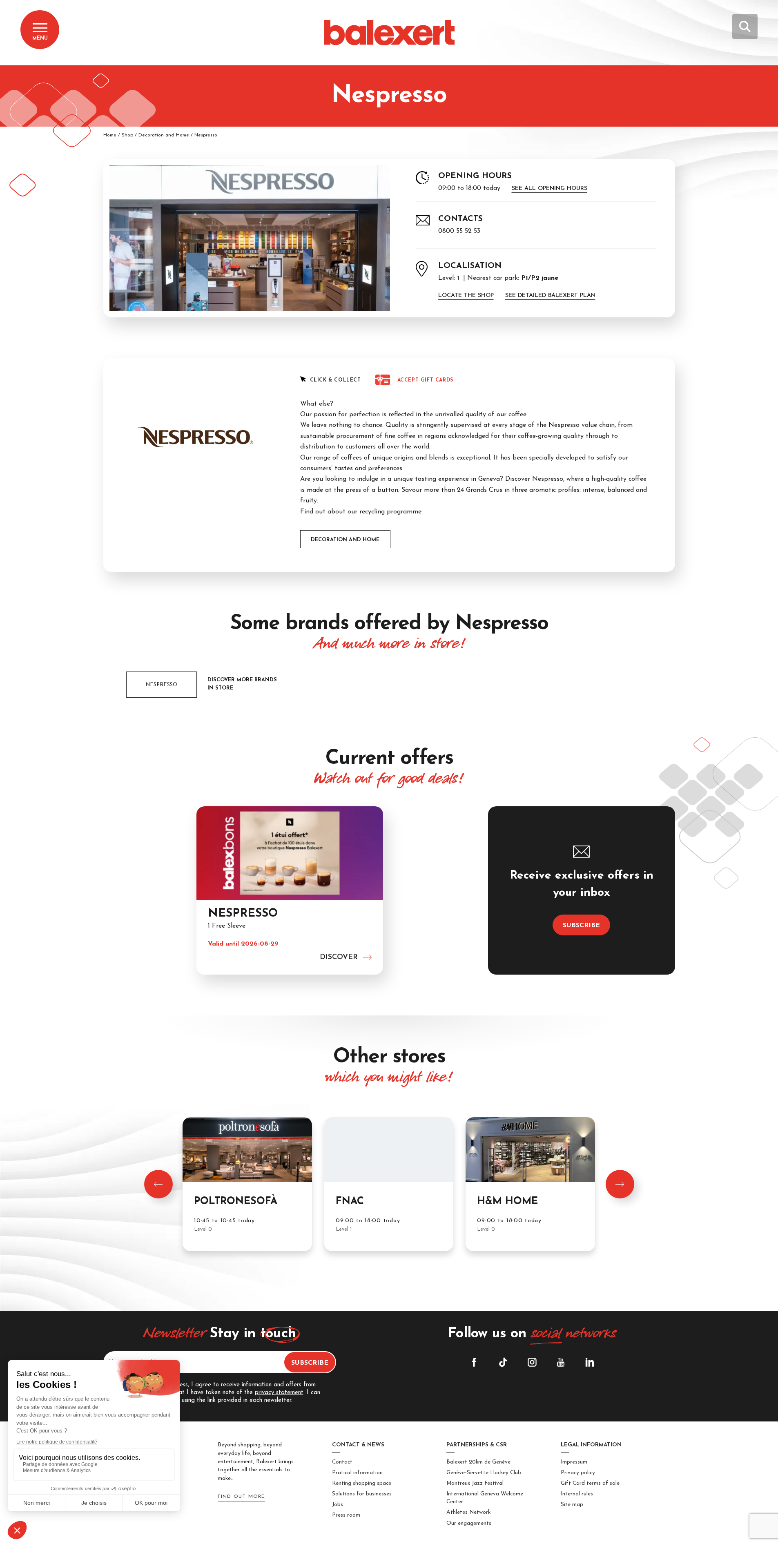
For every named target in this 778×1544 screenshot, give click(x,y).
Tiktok (503, 1362)
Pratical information (357, 1472)
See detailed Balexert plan (550, 295)
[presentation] (158, 1184)
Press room (346, 1515)
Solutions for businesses (362, 1494)
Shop (127, 135)
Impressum (574, 1462)
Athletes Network (468, 1512)
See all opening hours (549, 188)
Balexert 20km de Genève (478, 1462)
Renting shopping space (361, 1483)
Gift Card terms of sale (590, 1483)
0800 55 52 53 (459, 231)
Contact (342, 1462)
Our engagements (468, 1523)
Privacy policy (578, 1472)
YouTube (561, 1362)
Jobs (337, 1504)
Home (109, 135)
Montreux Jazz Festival (475, 1483)
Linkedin (590, 1362)
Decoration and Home (163, 135)
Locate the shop (466, 295)
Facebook (474, 1362)
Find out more (241, 1496)
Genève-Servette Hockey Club (483, 1472)
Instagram (532, 1362)
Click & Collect (335, 380)
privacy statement (279, 1393)
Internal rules (577, 1494)
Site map (572, 1504)
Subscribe (581, 925)
